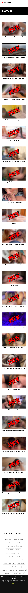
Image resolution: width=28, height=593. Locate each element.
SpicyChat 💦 (24, 5)
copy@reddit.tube (21, 581)
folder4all (19, 546)
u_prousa (21, 573)
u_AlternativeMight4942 (8, 570)
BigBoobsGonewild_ (19, 539)
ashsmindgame (7, 539)
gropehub (18, 549)
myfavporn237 (19, 560)
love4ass (18, 556)
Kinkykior (20, 553)
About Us (13, 583)
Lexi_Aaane (10, 556)
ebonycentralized (9, 542)
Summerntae (21, 563)
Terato (8, 566)
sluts (14, 563)
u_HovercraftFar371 (21, 570)
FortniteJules (10, 549)
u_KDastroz (6, 573)
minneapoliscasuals (9, 560)
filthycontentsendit (10, 546)
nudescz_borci (7, 563)
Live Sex (17, 5)
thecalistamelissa (16, 566)
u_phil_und (14, 573)
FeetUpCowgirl (19, 542)
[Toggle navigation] (26, 2)
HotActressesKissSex (10, 553)
